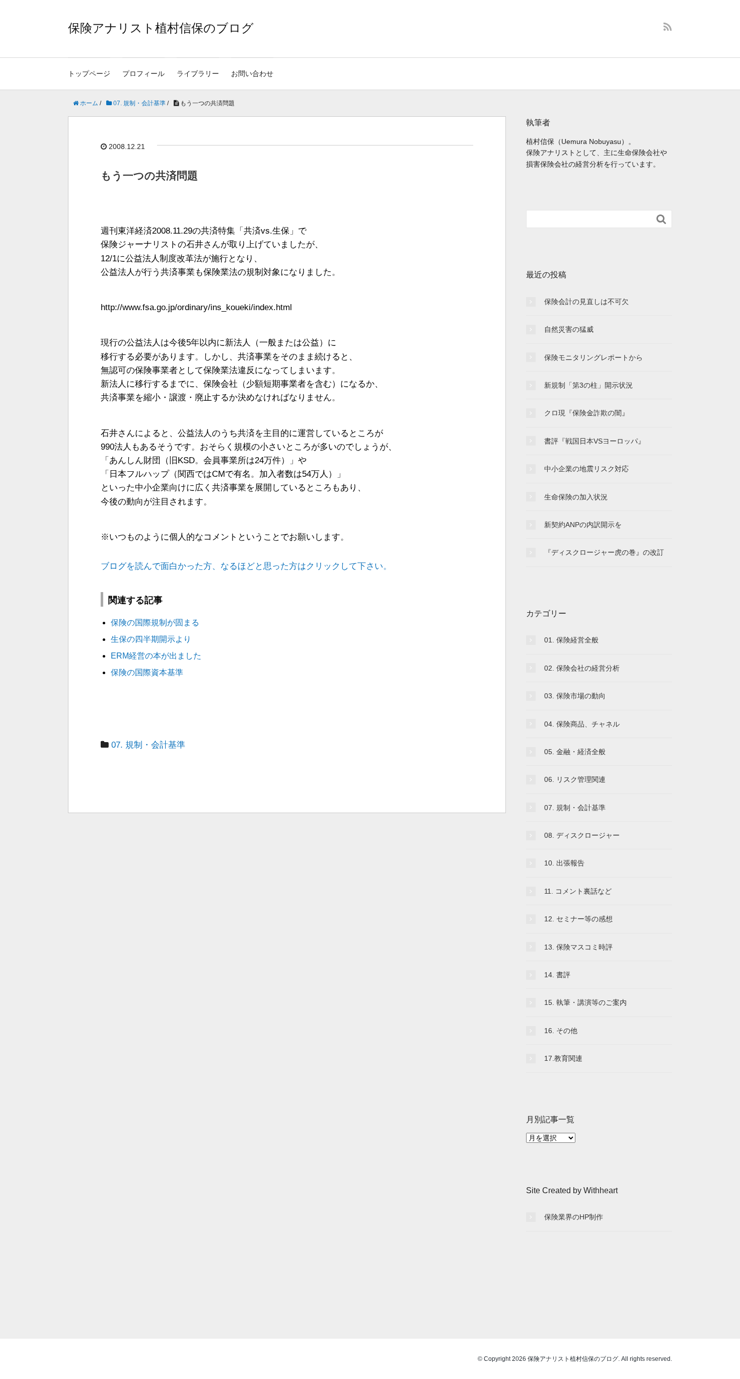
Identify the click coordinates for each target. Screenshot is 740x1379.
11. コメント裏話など (578, 891)
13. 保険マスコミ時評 (578, 947)
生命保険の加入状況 (576, 497)
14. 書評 (557, 975)
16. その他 (560, 1031)
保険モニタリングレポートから (593, 357)
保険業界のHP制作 (573, 1217)
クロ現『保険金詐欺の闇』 (586, 413)
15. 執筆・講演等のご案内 (585, 1002)
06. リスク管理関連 (575, 779)
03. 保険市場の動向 (575, 696)
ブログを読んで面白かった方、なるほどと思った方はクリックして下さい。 (246, 566)
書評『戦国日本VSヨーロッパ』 (594, 441)
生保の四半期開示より (151, 639)
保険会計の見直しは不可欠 (586, 302)
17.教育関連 (563, 1058)
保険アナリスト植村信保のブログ (161, 28)
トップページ (89, 73)
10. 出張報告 (564, 863)
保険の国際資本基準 (147, 672)
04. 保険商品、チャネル (582, 724)
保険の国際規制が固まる (155, 622)
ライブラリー (198, 73)
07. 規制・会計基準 (148, 745)
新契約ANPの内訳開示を (583, 525)
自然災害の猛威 (569, 329)
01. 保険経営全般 (571, 640)
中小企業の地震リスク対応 (586, 469)
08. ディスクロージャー (582, 835)
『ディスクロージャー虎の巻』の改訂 (604, 552)
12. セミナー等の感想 (578, 919)
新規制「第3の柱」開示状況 (588, 385)
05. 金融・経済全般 (575, 752)
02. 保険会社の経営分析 (582, 668)
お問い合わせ (252, 73)
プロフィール (143, 73)
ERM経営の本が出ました (156, 655)
